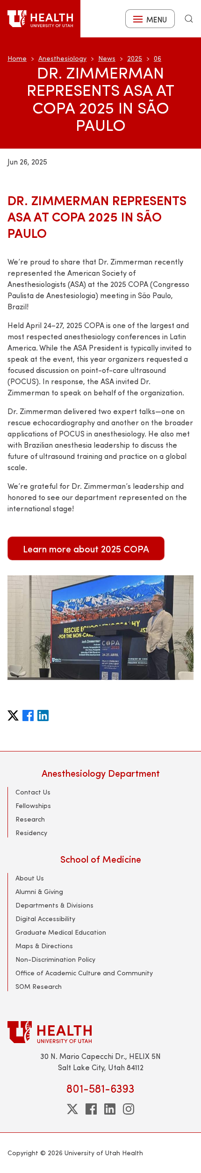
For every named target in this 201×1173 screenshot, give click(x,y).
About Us (29, 877)
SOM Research (38, 986)
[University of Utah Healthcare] (100, 1032)
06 (157, 58)
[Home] (40, 18)
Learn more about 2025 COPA (86, 548)
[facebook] (91, 1109)
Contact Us (32, 791)
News (106, 58)
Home (17, 58)
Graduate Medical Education (60, 932)
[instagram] (128, 1109)
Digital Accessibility (45, 918)
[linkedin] (109, 1109)
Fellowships (33, 805)
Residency (31, 832)
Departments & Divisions (54, 905)
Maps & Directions (44, 945)
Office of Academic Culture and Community (84, 972)
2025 (134, 58)
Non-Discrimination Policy (55, 959)
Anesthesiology (62, 58)
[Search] (189, 18)
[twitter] (72, 1109)
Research (30, 819)
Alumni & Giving (39, 891)
